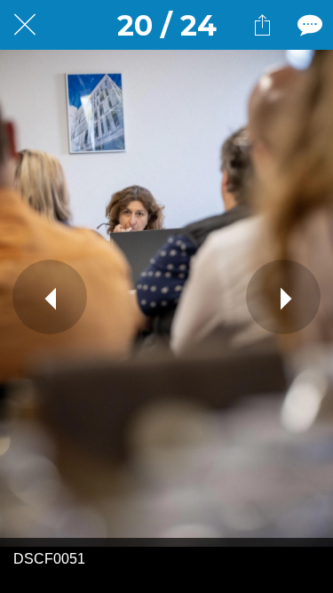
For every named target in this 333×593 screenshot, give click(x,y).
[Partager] (262, 25)
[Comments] (308, 25)
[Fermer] (25, 25)
